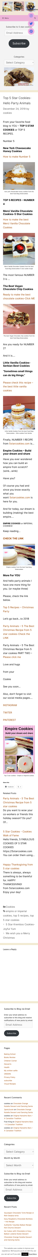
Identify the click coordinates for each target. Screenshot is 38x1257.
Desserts (7, 1064)
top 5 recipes (21, 915)
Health (6, 1067)
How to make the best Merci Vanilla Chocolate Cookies (16, 223)
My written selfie (11, 1071)
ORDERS (7, 1074)
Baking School (10, 1054)
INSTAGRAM (10, 705)
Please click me (12, 657)
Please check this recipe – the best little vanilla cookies (18, 386)
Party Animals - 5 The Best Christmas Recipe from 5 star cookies (18, 802)
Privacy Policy (9, 1077)
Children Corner (10, 1061)
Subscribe (19, 43)
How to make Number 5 (16, 156)
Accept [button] (25, 1254)
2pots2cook (8, 1110)
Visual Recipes (10, 1084)
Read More (33, 1254)
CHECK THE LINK (13, 538)
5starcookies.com (19, 443)
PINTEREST (9, 719)
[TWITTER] (31, 23)
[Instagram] (31, 16)
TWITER (7, 712)
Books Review (9, 1057)
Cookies (10, 906)
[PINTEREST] (31, 31)
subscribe (8, 1081)
